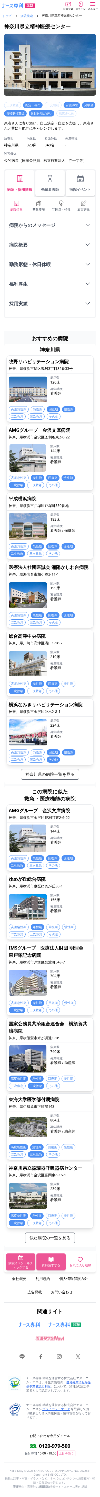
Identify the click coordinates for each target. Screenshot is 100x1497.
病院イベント (80, 189)
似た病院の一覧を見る (50, 1238)
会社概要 (19, 1278)
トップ (6, 16)
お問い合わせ (62, 1292)
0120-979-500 (54, 1445)
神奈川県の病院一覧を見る (50, 774)
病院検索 (27, 16)
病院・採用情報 (19, 189)
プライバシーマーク (56, 1409)
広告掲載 (34, 1292)
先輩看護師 (50, 189)
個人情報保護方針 (73, 1278)
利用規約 (43, 1278)
